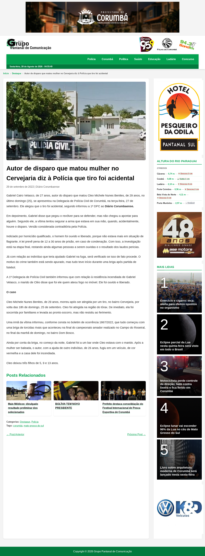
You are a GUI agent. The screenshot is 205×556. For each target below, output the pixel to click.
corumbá (17, 425)
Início (6, 73)
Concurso (188, 59)
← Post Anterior (15, 434)
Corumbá (107, 59)
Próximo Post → (136, 434)
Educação (154, 59)
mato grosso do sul (34, 425)
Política (123, 59)
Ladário (171, 59)
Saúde (138, 59)
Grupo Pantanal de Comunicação (113, 551)
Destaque (16, 73)
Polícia (91, 59)
